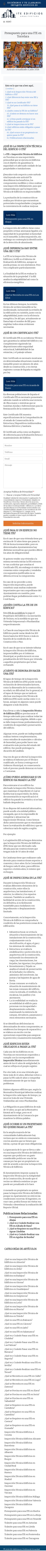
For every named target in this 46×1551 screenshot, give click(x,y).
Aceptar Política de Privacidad (18, 491)
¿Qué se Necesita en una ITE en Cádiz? (22, 1376)
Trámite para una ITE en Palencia (20, 1530)
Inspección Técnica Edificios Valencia (22, 1500)
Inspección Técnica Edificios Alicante (22, 1438)
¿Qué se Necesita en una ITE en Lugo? (22, 1380)
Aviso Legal (22, 515)
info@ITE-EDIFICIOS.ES (24, 5)
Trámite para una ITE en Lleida (19, 1526)
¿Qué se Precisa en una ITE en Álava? (22, 1390)
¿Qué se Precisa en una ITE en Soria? (21, 1394)
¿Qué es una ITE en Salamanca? (19, 1331)
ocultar (10, 89)
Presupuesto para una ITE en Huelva (22, 1511)
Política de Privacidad (31, 1549)
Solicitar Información (23, 523)
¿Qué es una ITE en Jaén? (16, 1327)
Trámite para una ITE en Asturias (20, 1522)
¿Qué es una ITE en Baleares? (18, 1320)
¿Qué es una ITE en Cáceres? (18, 1324)
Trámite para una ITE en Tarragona (21, 1538)
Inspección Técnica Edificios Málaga (22, 1496)
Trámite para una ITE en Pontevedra (22, 1534)
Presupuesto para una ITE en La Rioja (22, 1515)
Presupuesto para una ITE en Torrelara (23, 34)
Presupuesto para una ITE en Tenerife (22, 1519)
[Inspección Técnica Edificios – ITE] (21, 13)
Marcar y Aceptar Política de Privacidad (23, 495)
